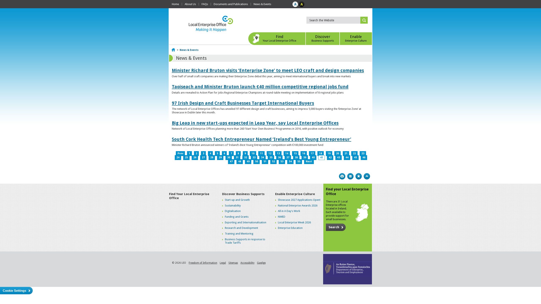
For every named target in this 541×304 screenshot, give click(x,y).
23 (362, 153)
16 (303, 153)
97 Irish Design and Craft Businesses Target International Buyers (243, 103)
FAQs (205, 4)
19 (329, 153)
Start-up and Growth (237, 199)
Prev (180, 153)
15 (295, 153)
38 (296, 157)
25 (186, 157)
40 (313, 157)
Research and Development (241, 227)
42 (330, 157)
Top (367, 176)
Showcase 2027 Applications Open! (299, 199)
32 (245, 157)
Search (334, 227)
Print (342, 176)
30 (228, 157)
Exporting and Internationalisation (245, 222)
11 (261, 153)
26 (194, 157)
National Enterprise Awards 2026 (297, 205)
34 (262, 157)
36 (279, 157)
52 (273, 161)
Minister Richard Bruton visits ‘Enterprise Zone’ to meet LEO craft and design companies (268, 70)
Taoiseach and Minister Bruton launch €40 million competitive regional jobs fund (260, 86)
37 (287, 157)
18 (320, 153)
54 (290, 161)
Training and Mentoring (239, 233)
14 (286, 153)
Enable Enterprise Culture (295, 194)
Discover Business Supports (243, 194)
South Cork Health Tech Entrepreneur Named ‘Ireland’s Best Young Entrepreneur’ (261, 139)
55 (298, 161)
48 (239, 161)
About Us (190, 4)
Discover (322, 38)
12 (269, 153)
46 (363, 157)
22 (354, 153)
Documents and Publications (231, 4)
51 (265, 161)
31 (237, 157)
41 (321, 157)
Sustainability (233, 205)
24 (177, 157)
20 (337, 153)
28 (211, 157)
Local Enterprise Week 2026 (294, 222)
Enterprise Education (290, 227)
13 (278, 153)
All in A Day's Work (289, 211)
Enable (356, 38)
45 (355, 157)
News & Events (262, 4)
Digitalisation (233, 211)
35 (270, 157)
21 (345, 153)
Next (309, 161)
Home (175, 4)
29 (220, 157)
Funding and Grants (237, 216)
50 (256, 161)
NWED (281, 216)
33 (254, 157)
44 (347, 157)
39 (304, 157)
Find (279, 38)
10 (252, 153)
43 (338, 157)
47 (231, 161)
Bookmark (358, 176)
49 (248, 161)
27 (203, 157)
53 (281, 161)
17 (312, 153)
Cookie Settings (14, 290)
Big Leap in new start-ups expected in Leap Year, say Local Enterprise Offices (255, 123)
